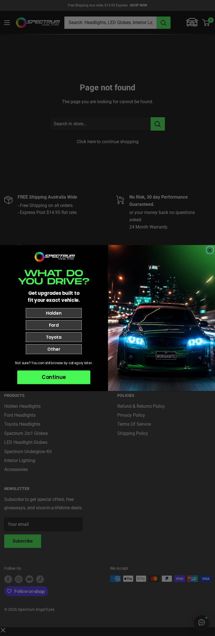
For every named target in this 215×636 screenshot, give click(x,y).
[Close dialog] (209, 250)
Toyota (54, 337)
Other (53, 349)
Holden (53, 313)
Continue (54, 377)
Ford (54, 325)
